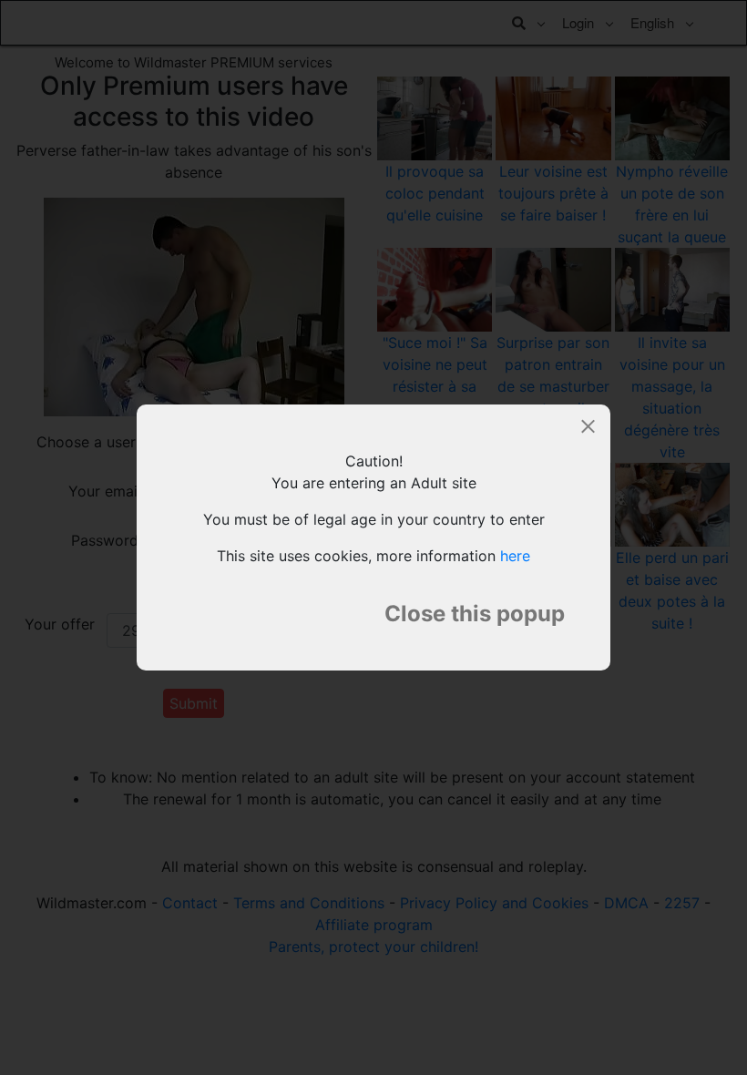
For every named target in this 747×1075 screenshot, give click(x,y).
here (515, 556)
